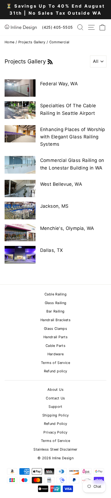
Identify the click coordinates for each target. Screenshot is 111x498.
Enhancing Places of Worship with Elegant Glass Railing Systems (72, 137)
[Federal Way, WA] (20, 88)
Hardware (55, 354)
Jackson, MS (54, 206)
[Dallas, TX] (20, 254)
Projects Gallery (32, 42)
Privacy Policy (55, 432)
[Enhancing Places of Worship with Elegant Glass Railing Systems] (20, 133)
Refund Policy (55, 424)
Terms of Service (55, 363)
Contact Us (55, 398)
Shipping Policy (55, 415)
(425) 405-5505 (57, 27)
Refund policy (55, 371)
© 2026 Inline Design (55, 458)
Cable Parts (55, 346)
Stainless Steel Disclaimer (55, 449)
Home (10, 42)
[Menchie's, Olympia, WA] (20, 232)
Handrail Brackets (55, 320)
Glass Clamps (55, 329)
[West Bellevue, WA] (20, 188)
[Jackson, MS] (20, 210)
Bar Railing (55, 311)
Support (55, 407)
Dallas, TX (51, 250)
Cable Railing (55, 294)
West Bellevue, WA (61, 184)
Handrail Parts (55, 337)
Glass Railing (56, 303)
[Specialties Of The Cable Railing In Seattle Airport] (20, 110)
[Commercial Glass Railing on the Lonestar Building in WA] (20, 164)
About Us (55, 390)
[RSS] (50, 61)
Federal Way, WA (59, 83)
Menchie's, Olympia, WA (67, 228)
